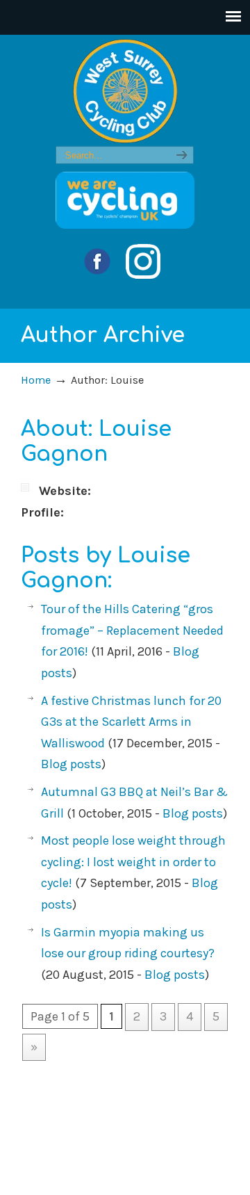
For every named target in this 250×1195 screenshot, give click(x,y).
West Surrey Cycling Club (125, 91)
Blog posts (71, 764)
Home (36, 380)
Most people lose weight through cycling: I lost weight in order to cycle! (133, 862)
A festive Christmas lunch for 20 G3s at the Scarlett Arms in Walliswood (131, 722)
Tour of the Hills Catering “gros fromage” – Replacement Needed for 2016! (132, 630)
